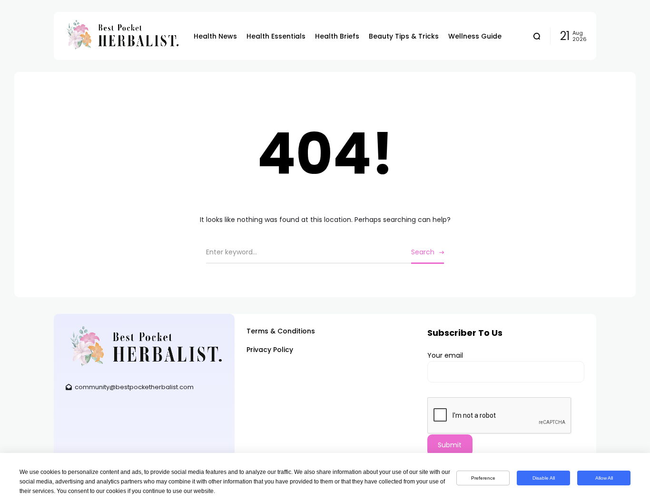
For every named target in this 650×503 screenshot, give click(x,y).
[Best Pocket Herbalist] (121, 36)
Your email (445, 355)
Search (422, 252)
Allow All (604, 478)
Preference (483, 478)
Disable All (543, 478)
